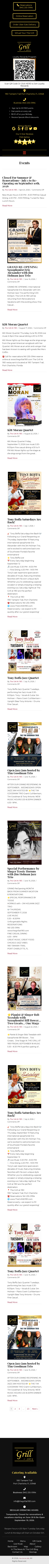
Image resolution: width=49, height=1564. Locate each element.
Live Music (18, 1544)
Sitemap (33, 1552)
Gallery (38, 1547)
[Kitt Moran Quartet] (24, 404)
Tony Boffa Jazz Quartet (23, 678)
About (32, 1544)
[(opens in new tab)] (24, 70)
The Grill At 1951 (24, 1558)
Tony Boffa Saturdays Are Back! (24, 520)
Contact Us (17, 1552)
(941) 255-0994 (28, 103)
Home (10, 1541)
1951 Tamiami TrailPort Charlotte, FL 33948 (24, 1482)
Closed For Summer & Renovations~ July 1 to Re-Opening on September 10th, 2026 (21, 182)
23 (28, 1409)
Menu (23, 1541)
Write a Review (24, 126)
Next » (35, 1409)
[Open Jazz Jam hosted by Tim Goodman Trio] (24, 744)
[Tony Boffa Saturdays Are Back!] (24, 493)
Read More (7, 205)
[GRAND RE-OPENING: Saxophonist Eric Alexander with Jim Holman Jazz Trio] (24, 241)
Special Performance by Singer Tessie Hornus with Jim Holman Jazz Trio (23, 872)
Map (26, 1547)
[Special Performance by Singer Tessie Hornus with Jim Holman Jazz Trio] (24, 842)
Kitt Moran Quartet (15, 324)
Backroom (12, 1547)
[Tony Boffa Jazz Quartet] (24, 652)
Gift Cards (36, 1541)
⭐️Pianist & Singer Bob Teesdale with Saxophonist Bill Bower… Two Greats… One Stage (24, 1019)
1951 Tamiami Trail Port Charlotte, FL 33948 (24, 94)
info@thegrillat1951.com (24, 1501)
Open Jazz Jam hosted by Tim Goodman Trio (23, 771)
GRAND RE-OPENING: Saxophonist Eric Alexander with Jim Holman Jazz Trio (22, 271)
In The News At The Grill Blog (24, 1549)
